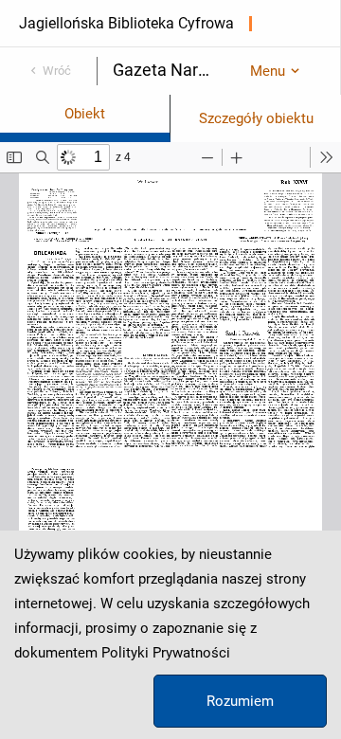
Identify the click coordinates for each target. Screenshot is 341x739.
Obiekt (84, 113)
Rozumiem (240, 701)
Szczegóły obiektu (256, 118)
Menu (267, 71)
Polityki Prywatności (165, 652)
